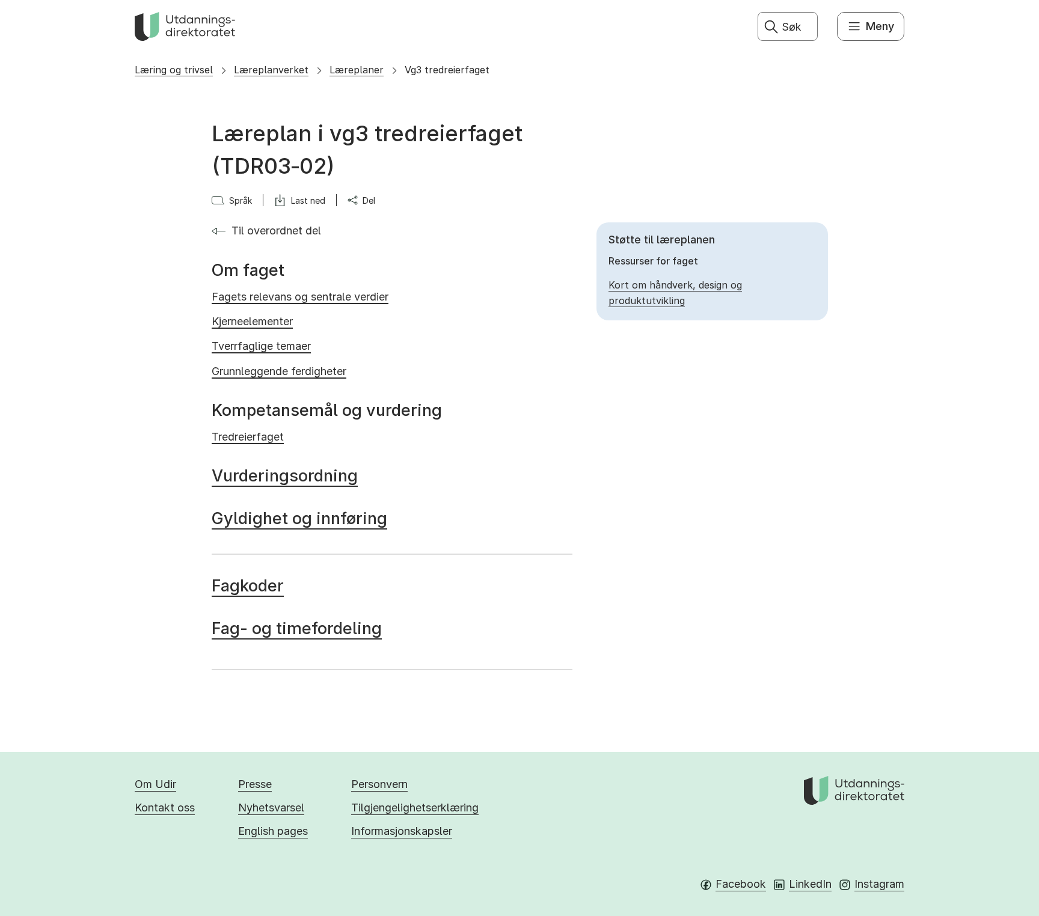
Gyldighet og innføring (299, 518)
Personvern (379, 784)
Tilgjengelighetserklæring (415, 807)
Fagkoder (248, 586)
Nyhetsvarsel (271, 807)
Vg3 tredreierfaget (447, 70)
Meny (880, 26)
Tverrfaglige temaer (261, 346)
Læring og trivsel (174, 70)
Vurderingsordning (285, 476)
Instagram (879, 884)
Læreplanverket (271, 70)
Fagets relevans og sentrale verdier (300, 296)
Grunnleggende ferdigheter (279, 371)
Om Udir (155, 784)
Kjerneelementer (252, 321)
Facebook (741, 884)
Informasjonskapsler (401, 831)
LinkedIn (810, 884)
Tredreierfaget (248, 436)
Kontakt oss (165, 807)
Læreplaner (356, 70)
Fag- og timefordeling (297, 628)
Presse (255, 784)
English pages (273, 831)
